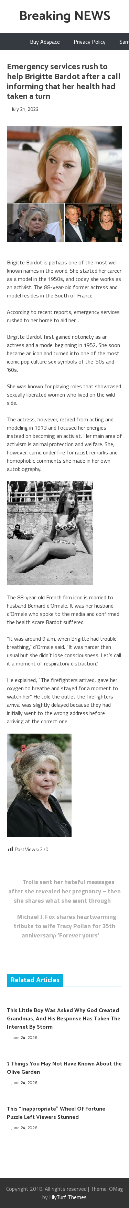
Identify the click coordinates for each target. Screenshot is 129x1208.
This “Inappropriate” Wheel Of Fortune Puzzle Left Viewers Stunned (56, 1113)
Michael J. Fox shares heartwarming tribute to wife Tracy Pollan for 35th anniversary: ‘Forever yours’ (65, 926)
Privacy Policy (90, 42)
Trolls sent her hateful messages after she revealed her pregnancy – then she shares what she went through (64, 891)
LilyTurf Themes (68, 1197)
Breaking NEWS (64, 16)
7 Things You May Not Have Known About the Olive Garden (64, 1068)
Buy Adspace (45, 42)
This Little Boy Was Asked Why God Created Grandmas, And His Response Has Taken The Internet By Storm (63, 1019)
